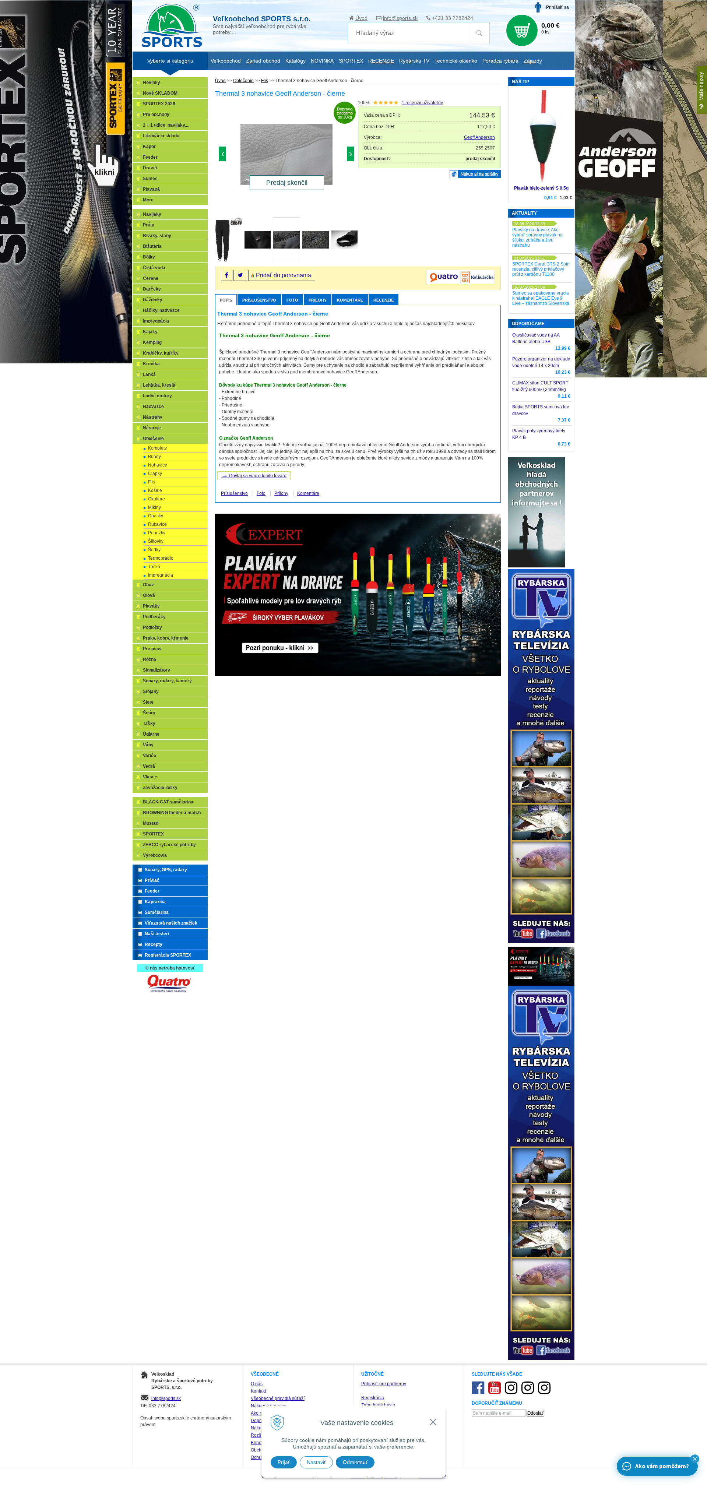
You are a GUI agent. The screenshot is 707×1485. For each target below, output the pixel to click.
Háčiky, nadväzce (161, 310)
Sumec (150, 178)
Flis (264, 80)
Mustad (150, 823)
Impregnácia (156, 321)
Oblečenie (243, 80)
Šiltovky (155, 541)
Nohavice (157, 465)
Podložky (152, 627)
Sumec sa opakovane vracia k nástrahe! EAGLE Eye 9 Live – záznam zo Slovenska (540, 298)
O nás (257, 1383)
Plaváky (151, 606)
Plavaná (151, 189)
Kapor (149, 146)
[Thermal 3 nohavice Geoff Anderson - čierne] (286, 155)
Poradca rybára (500, 61)
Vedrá (149, 766)
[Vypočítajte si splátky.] (460, 282)
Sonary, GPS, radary (166, 869)
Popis (226, 300)
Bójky (149, 257)
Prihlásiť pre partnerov (383, 1383)
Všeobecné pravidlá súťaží (278, 1398)
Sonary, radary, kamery (167, 680)
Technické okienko (456, 61)
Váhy (148, 744)
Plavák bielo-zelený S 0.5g (541, 188)
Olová (149, 595)
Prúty (148, 225)
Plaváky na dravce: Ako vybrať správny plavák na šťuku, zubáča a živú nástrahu (537, 237)
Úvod (361, 18)
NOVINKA (322, 61)
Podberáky (154, 616)
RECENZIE (381, 61)
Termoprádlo (160, 558)
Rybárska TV (414, 61)
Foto (292, 300)
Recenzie (383, 300)
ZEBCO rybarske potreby (169, 844)
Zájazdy (533, 61)
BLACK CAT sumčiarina (168, 802)
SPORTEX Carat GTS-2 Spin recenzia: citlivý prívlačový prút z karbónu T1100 (541, 269)
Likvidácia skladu (161, 135)
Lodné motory (157, 395)
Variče (149, 755)
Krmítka (151, 363)
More (148, 200)
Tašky (149, 723)
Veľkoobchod (226, 61)
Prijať (284, 1462)
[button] (694, 1458)
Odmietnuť (355, 1462)
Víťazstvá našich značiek (171, 923)
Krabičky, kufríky (161, 353)
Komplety (157, 448)
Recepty (153, 944)
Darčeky (152, 289)
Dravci (150, 167)
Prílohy (318, 300)
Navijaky (152, 214)
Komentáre (350, 300)
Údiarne (151, 734)
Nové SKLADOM (160, 93)
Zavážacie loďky (160, 787)
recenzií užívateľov (422, 102)
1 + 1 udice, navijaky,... (166, 125)
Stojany (151, 691)
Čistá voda (154, 267)
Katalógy (295, 61)
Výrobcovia (155, 855)
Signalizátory (156, 670)
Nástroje (152, 427)
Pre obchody (156, 114)
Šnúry (149, 712)
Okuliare (156, 499)
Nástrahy (152, 417)
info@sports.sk (400, 18)
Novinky (151, 82)
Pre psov (152, 648)
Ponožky (156, 532)
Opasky (155, 515)
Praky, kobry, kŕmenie (166, 638)
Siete (148, 702)
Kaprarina (155, 901)
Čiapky (155, 473)
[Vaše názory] (702, 90)
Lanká (149, 374)
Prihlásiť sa (557, 7)
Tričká (154, 566)
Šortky (154, 549)
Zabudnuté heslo (378, 1405)
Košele (155, 490)
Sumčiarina (157, 912)
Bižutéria (152, 246)
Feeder (150, 157)
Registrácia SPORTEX (168, 955)
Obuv (148, 584)
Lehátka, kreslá (159, 385)
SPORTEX (153, 834)
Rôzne (149, 659)
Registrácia (372, 1397)
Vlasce (150, 777)
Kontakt (258, 1391)
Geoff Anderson (479, 137)
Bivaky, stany (157, 235)
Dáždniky (152, 299)
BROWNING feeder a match (172, 812)
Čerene (150, 278)
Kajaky (150, 331)
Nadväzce (153, 406)
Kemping (152, 342)
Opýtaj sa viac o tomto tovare (253, 475)
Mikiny (154, 507)
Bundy (154, 456)
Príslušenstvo (259, 300)
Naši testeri (157, 933)
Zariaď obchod (263, 61)
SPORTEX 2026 (159, 103)
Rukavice (157, 524)
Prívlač (152, 880)
